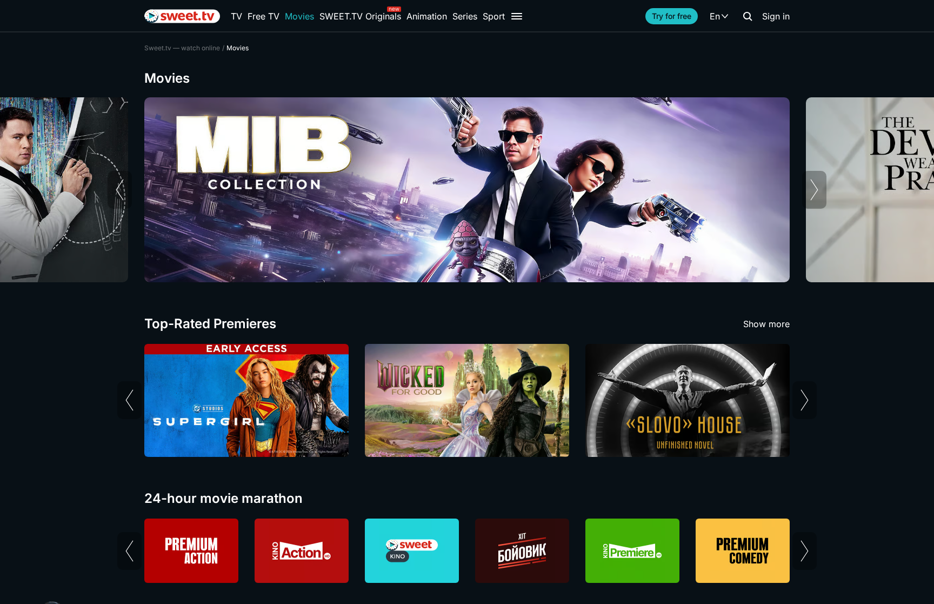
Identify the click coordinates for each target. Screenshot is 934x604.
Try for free (671, 16)
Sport (494, 16)
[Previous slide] (120, 190)
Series (464, 16)
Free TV (263, 16)
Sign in (776, 16)
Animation (426, 16)
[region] (467, 189)
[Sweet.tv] (182, 16)
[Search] (747, 16)
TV (236, 16)
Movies (299, 16)
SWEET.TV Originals (360, 16)
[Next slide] (814, 190)
